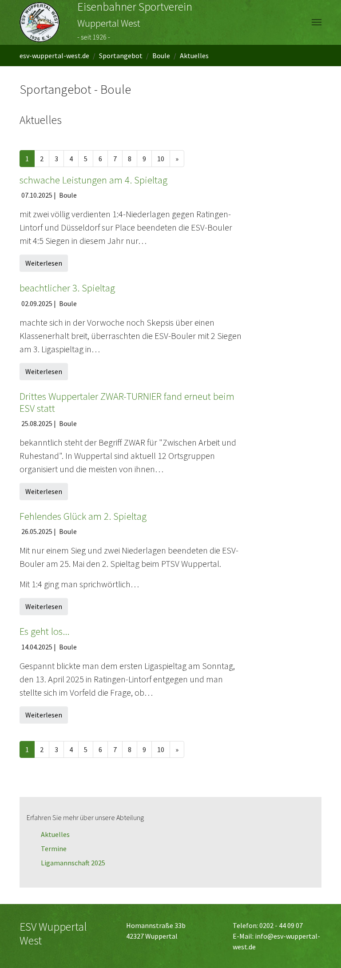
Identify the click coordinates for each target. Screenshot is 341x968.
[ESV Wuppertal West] (39, 22)
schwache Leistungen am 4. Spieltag (93, 180)
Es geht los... (44, 631)
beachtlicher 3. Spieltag (67, 288)
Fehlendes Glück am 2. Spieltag (83, 516)
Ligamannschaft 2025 (73, 862)
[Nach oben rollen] (321, 948)
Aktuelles (55, 834)
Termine (54, 848)
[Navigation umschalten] (316, 22)
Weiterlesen (43, 263)
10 (160, 158)
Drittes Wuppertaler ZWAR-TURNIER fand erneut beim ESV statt (127, 402)
